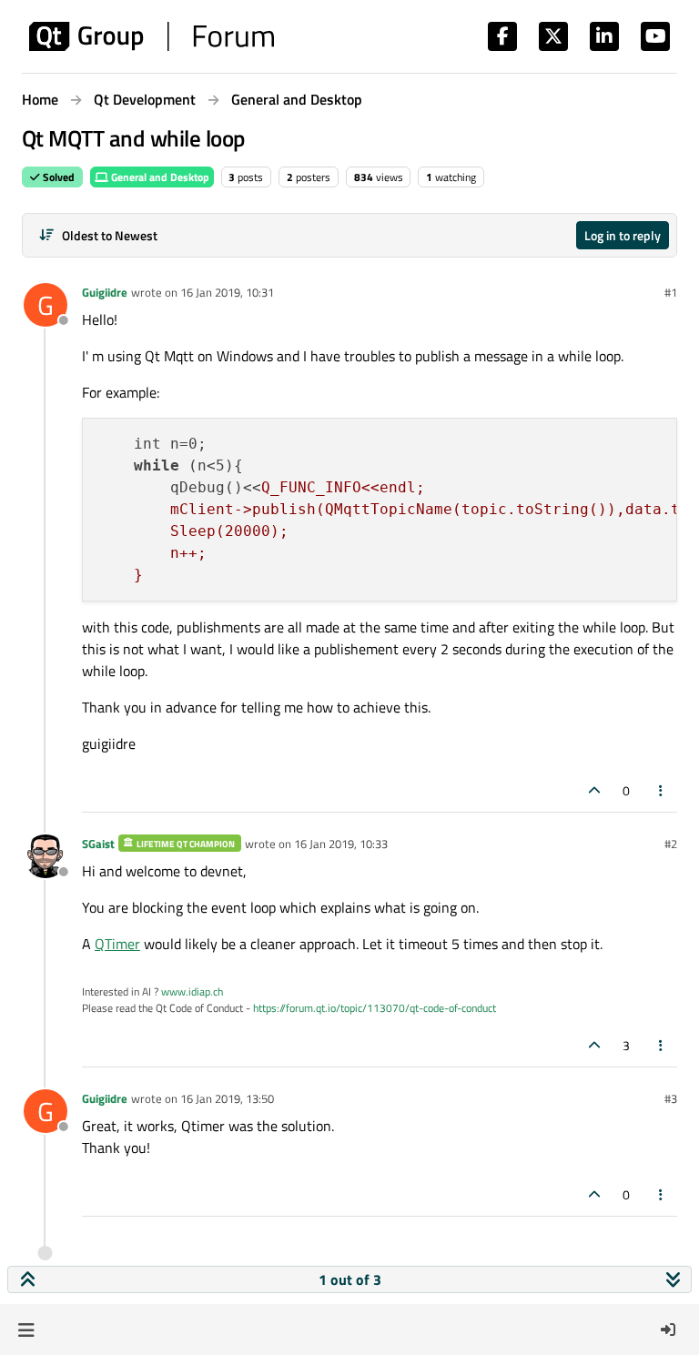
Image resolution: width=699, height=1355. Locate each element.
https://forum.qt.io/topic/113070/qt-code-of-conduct (374, 1007)
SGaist (98, 843)
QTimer (117, 944)
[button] (26, 1329)
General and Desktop (158, 177)
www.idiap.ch (192, 991)
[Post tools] (661, 790)
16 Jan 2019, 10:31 (227, 292)
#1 (670, 292)
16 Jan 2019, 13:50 (227, 1098)
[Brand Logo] (151, 36)
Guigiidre (104, 292)
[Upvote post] (594, 790)
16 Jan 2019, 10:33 (341, 843)
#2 (670, 843)
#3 (670, 1098)
